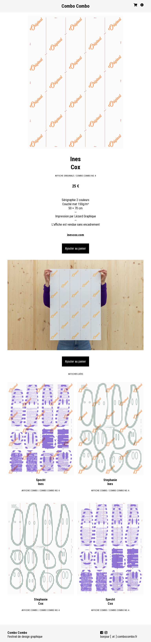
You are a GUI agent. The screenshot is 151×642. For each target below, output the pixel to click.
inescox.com (75, 235)
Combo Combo (75, 6)
